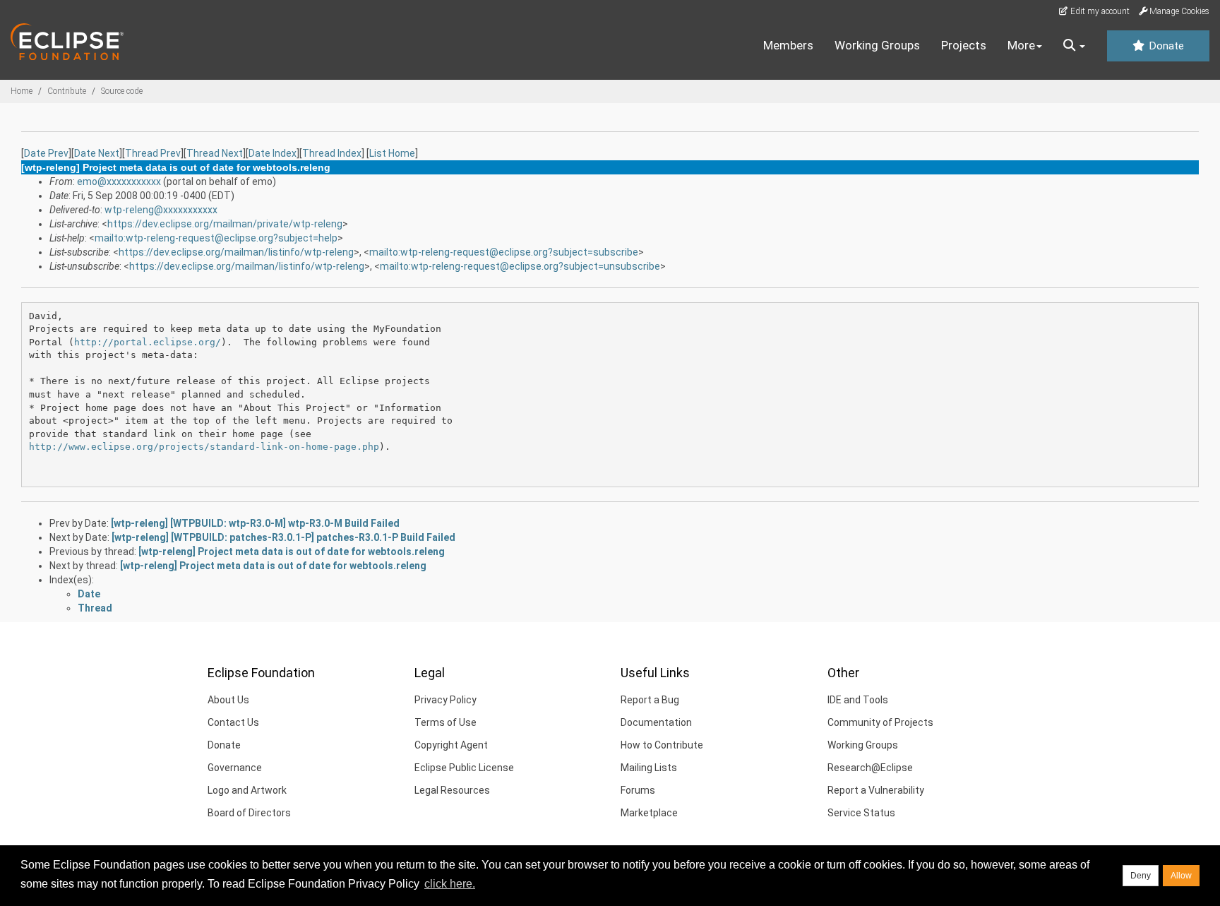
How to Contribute (662, 745)
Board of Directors (249, 812)
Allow (1181, 876)
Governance (235, 767)
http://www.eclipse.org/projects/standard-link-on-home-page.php (204, 446)
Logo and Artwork (247, 790)
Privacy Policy (445, 699)
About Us (228, 699)
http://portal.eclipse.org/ (147, 342)
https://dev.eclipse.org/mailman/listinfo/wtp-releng (236, 252)
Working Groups (877, 45)
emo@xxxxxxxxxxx (119, 181)
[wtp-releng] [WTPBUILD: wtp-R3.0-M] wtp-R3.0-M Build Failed (255, 523)
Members (788, 45)
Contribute (66, 91)
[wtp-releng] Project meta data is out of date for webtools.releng (291, 551)
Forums (638, 790)
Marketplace (649, 812)
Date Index (273, 153)
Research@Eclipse (870, 767)
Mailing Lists (649, 767)
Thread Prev (153, 153)
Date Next (96, 153)
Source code (122, 91)
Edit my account (1099, 11)
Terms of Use (445, 722)
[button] (1074, 46)
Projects (963, 45)
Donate (1165, 46)
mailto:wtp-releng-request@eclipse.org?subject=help (216, 238)
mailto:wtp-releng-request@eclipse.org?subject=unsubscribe (520, 266)
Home (21, 91)
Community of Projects (880, 722)
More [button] (1021, 45)
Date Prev (46, 153)
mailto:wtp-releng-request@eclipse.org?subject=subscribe (503, 252)
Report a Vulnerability (875, 790)
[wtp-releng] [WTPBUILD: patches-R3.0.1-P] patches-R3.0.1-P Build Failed (283, 537)
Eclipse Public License (464, 767)
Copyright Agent (451, 745)
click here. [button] (449, 884)
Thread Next (214, 153)
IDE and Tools (857, 699)
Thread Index (331, 153)
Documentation (656, 722)
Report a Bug (650, 699)
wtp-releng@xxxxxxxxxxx (160, 209)
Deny (1140, 876)
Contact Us (233, 722)
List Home (392, 153)
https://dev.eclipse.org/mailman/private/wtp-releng (224, 224)
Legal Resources (452, 790)
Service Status (861, 812)
